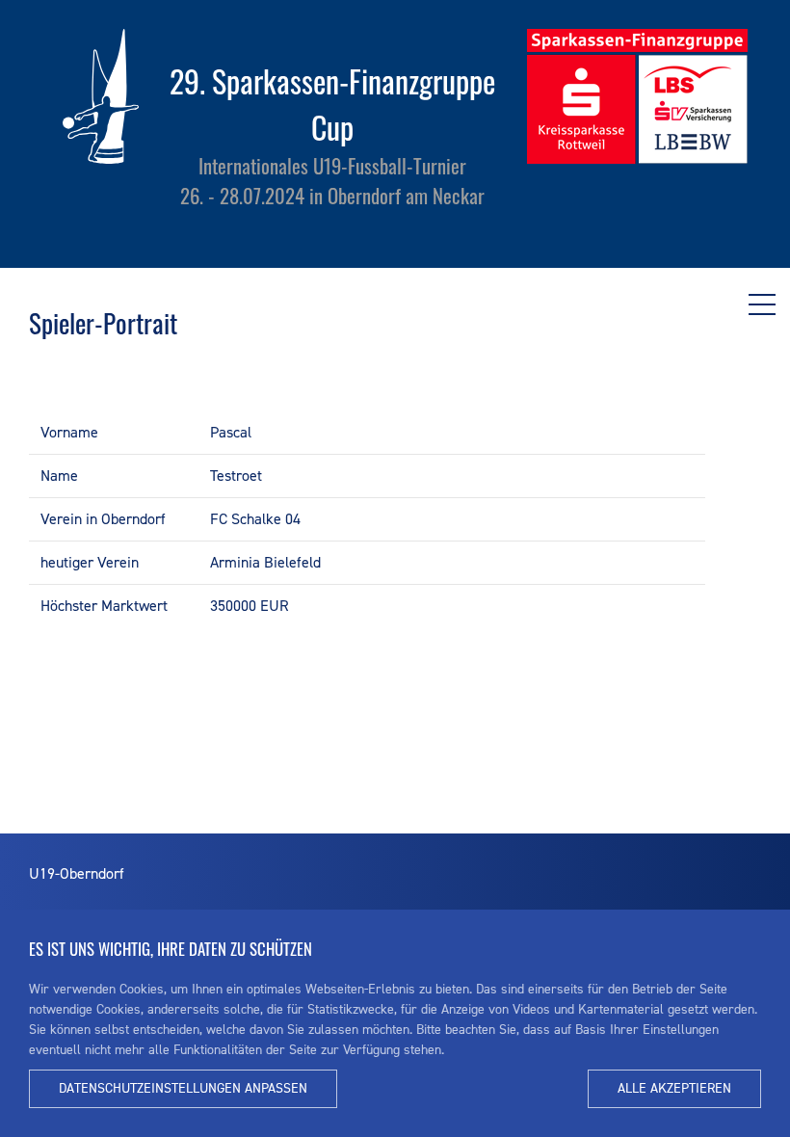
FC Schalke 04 (255, 519)
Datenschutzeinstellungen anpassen (183, 1088)
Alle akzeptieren (674, 1088)
